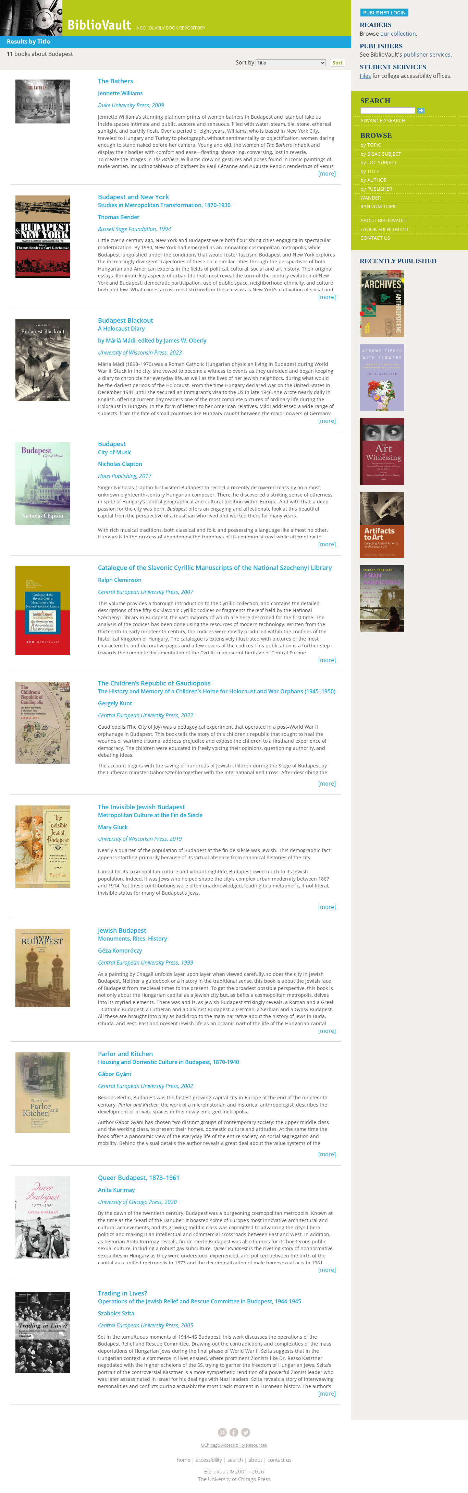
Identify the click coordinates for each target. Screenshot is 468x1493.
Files (365, 76)
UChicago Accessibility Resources (234, 1445)
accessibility (209, 1459)
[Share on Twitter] (246, 1432)
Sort (338, 62)
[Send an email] (223, 1432)
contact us (280, 1459)
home (183, 1459)
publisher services (427, 54)
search (235, 1459)
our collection (398, 33)
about (255, 1459)
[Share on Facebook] (235, 1432)
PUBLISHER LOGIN (384, 12)
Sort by (289, 62)
